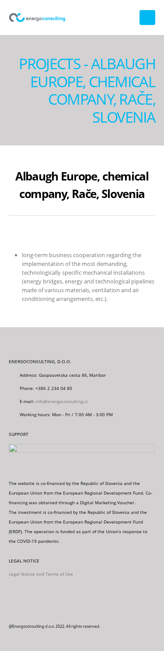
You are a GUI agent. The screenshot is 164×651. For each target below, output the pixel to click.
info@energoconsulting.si (61, 401)
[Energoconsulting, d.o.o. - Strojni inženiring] (37, 18)
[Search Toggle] (127, 17)
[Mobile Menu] (147, 17)
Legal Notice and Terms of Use (41, 574)
